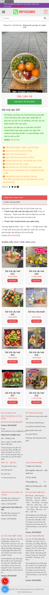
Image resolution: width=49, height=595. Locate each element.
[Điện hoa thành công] (24, 11)
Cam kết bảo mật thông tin (35, 423)
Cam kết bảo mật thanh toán (36, 426)
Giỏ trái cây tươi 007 (12, 394)
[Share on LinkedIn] (18, 187)
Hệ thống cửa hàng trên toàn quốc (36, 439)
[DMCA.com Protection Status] (7, 1)
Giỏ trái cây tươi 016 (36, 272)
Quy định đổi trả (31, 434)
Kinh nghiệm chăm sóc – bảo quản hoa (37, 472)
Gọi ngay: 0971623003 (24, 101)
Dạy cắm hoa (5, 474)
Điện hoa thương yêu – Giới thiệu (36, 487)
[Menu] (3, 11)
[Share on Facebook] (9, 187)
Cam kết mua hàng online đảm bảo (36, 417)
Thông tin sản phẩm (11, 202)
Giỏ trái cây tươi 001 (12, 313)
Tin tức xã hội (31, 477)
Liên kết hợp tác (6, 470)
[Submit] (45, 18)
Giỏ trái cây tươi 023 (36, 394)
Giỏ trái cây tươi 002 (12, 353)
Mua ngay (12, 280)
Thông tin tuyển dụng (8, 466)
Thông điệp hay (31, 482)
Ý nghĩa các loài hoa (33, 466)
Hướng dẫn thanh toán (13, 198)
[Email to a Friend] (15, 187)
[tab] (24, 197)
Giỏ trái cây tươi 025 (36, 353)
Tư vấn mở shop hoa (8, 478)
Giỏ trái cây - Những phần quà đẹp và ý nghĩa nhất (29, 26)
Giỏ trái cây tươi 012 (12, 272)
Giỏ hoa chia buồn (36, 311)
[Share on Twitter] (12, 187)
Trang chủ (7, 25)
